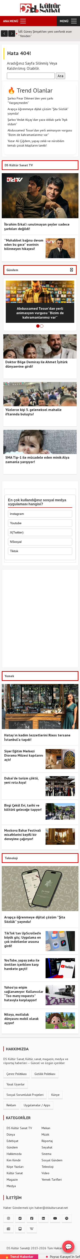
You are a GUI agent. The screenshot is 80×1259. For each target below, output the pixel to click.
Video (45, 1173)
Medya (11, 1186)
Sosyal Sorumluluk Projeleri (25, 1095)
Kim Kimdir (14, 1160)
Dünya (11, 1134)
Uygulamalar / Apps (37, 1105)
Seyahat (47, 1147)
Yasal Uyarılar (15, 1084)
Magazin (12, 1180)
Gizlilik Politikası (44, 1074)
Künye (55, 1095)
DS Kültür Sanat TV (19, 1128)
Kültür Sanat (15, 1173)
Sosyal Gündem (52, 1160)
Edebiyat (12, 1141)
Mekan (46, 1128)
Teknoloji (48, 1167)
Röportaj (47, 1141)
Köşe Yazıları (15, 1167)
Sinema (46, 1154)
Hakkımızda (14, 1154)
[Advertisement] (40, 620)
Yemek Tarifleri (52, 1180)
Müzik (45, 1134)
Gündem (12, 1147)
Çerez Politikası (16, 1074)
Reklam (11, 1105)
